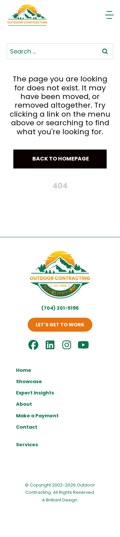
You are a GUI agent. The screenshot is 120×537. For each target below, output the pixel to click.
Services (27, 444)
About (24, 404)
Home (23, 370)
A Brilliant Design (59, 500)
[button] (60, 159)
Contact (26, 427)
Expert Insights (35, 392)
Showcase (29, 381)
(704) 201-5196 (60, 308)
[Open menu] (110, 15)
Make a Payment (37, 415)
